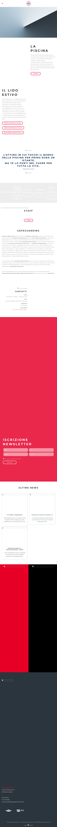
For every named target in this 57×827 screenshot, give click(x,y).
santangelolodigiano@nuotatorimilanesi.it (16, 301)
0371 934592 (7, 799)
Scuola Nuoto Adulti (42, 515)
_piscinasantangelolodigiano (19, 309)
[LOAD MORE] (28, 220)
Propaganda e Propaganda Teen (14, 549)
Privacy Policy (48, 822)
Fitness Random (14, 515)
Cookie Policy (43, 822)
